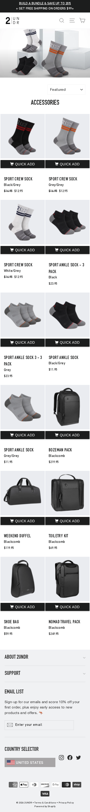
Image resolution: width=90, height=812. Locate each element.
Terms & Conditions (45, 803)
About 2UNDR (16, 657)
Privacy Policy (66, 803)
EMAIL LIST (14, 692)
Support (12, 674)
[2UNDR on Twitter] (78, 758)
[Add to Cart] (22, 164)
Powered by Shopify (44, 807)
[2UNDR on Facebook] (69, 758)
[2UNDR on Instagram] (61, 758)
